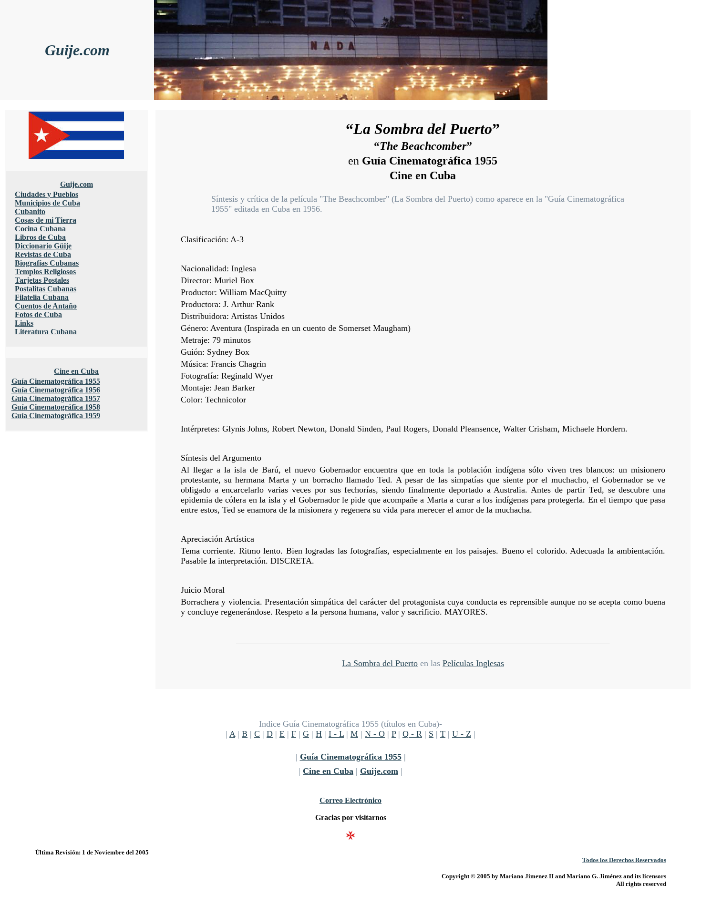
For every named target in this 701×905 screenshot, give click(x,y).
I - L (336, 734)
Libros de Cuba (40, 237)
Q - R (412, 734)
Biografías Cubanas (47, 263)
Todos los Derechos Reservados (624, 860)
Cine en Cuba (76, 371)
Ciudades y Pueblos (46, 194)
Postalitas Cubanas (45, 289)
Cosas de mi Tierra (45, 220)
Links (24, 323)
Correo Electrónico (350, 800)
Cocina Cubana (40, 229)
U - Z (461, 734)
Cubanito (30, 211)
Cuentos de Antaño (46, 306)
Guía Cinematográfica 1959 (55, 415)
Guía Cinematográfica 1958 (55, 407)
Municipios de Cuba (47, 203)
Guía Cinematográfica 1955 (55, 381)
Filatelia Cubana (42, 297)
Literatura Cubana (46, 332)
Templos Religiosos (45, 271)
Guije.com (77, 50)
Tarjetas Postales (42, 280)
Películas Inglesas (473, 663)
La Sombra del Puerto (380, 663)
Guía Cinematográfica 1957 (55, 398)
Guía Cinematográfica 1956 (55, 390)
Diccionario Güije (43, 246)
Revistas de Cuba (43, 254)
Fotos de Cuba (38, 314)
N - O (375, 734)
